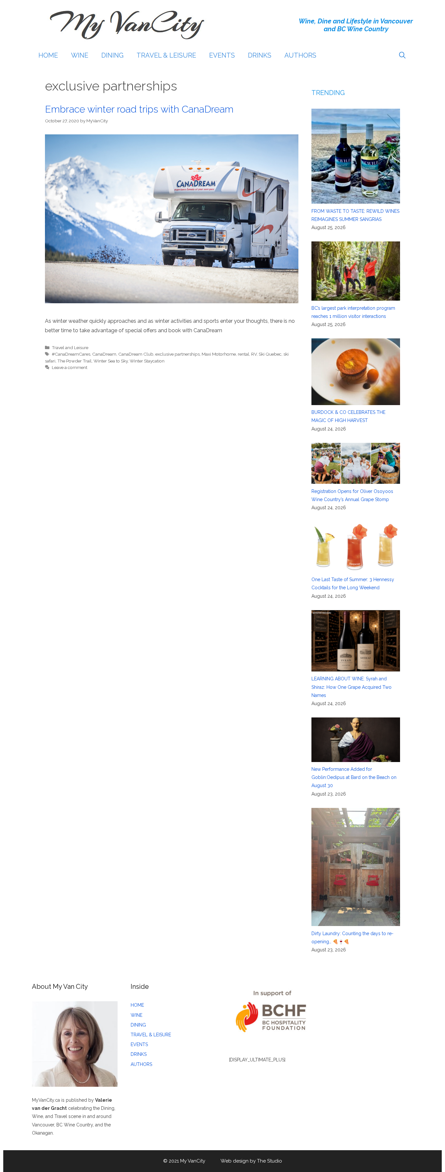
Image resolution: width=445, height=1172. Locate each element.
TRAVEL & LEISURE (166, 55)
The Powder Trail (74, 360)
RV (254, 354)
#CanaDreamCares (71, 354)
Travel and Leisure (70, 347)
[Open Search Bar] (402, 55)
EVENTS (222, 55)
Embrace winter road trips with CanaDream (139, 109)
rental (243, 354)
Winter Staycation (147, 360)
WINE (79, 55)
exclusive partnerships (177, 354)
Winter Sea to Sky (110, 360)
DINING (112, 55)
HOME (48, 55)
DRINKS (259, 55)
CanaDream (104, 354)
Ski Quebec (270, 354)
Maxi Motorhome (219, 354)
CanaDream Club (135, 354)
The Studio (269, 1161)
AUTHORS (300, 55)
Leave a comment (69, 367)
